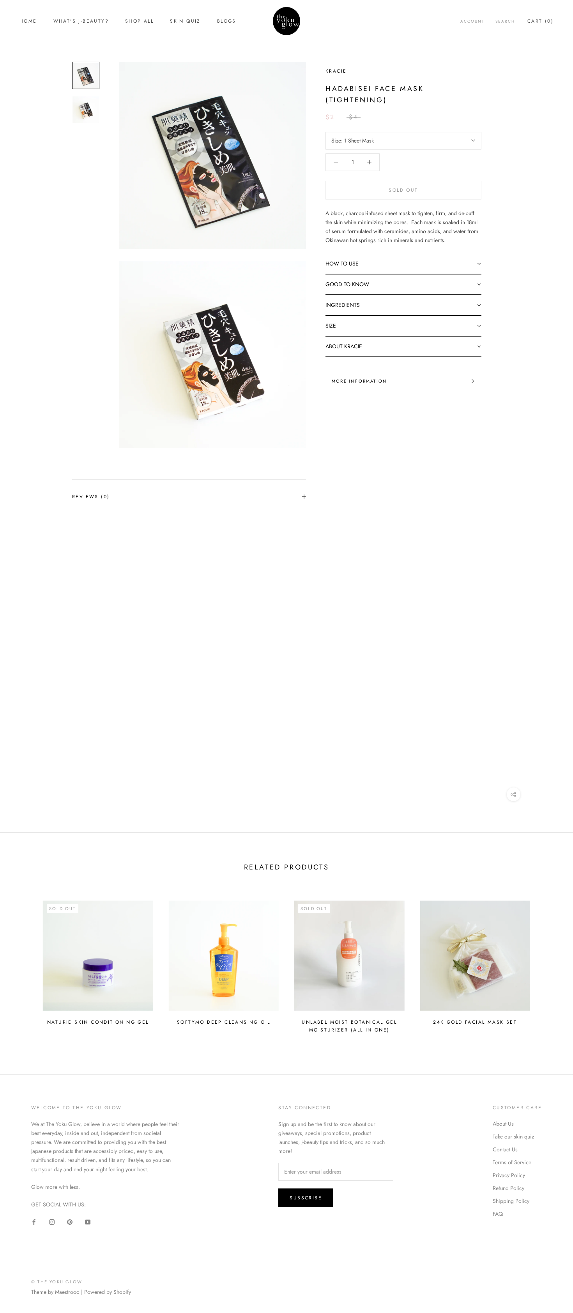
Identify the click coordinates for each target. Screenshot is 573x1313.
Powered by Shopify (107, 1292)
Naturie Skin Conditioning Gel (98, 1022)
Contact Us (505, 1149)
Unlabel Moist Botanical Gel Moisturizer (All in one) (349, 1026)
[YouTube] (87, 1221)
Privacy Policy (509, 1175)
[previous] (24, 963)
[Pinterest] (70, 1221)
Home (28, 21)
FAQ (498, 1214)
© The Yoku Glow (56, 1282)
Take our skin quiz (513, 1136)
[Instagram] (52, 1221)
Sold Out (403, 190)
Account (472, 21)
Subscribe (306, 1197)
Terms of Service (512, 1162)
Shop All (139, 21)
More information (359, 381)
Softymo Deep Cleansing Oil (223, 1022)
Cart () (540, 21)
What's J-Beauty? (81, 21)
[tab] (403, 264)
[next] (548, 963)
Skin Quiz (185, 21)
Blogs (226, 21)
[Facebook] (34, 1221)
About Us (503, 1124)
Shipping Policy (511, 1201)
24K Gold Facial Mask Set (475, 1022)
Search (505, 21)
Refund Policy (508, 1188)
